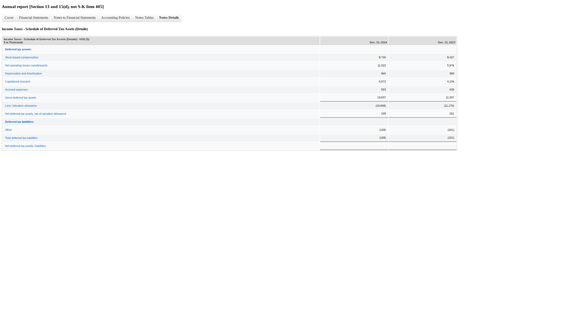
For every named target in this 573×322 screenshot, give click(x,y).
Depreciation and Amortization (23, 73)
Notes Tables (144, 17)
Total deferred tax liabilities (21, 138)
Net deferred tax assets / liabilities (25, 146)
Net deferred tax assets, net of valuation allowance (35, 113)
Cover (9, 17)
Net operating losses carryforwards (26, 65)
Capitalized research (17, 81)
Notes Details (169, 17)
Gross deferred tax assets (20, 97)
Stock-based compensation (21, 57)
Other (8, 130)
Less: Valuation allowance (21, 105)
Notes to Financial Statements (75, 17)
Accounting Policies (115, 17)
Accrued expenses (16, 89)
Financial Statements (33, 17)
